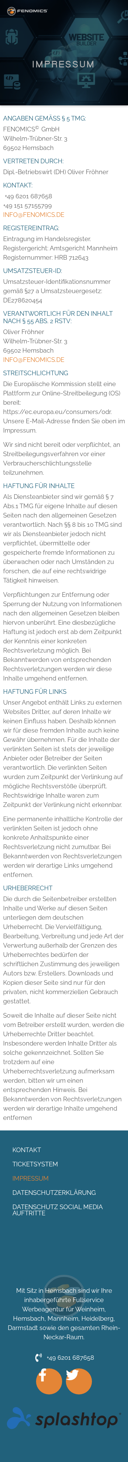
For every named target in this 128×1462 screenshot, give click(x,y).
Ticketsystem (35, 1164)
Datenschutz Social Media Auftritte (57, 1210)
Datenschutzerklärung (54, 1192)
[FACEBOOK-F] (49, 1381)
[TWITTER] (79, 1381)
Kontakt (26, 1150)
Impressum (30, 1178)
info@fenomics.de (33, 214)
